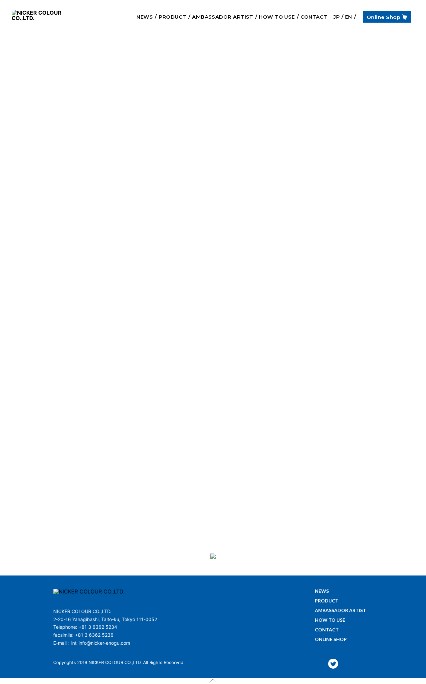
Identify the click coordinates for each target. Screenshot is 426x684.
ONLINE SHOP (331, 639)
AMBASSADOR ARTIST (222, 17)
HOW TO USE (277, 17)
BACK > (213, 499)
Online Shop (383, 17)
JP (336, 17)
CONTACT (314, 17)
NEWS (144, 17)
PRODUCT (172, 17)
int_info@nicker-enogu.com (100, 643)
